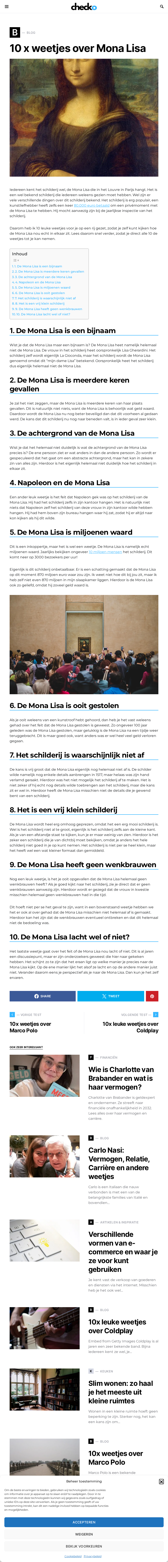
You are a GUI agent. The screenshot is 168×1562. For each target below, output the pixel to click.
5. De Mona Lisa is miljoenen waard (42, 287)
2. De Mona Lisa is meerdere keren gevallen (49, 271)
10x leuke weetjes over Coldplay (117, 1326)
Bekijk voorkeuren (84, 1546)
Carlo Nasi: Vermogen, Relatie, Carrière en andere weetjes (119, 1163)
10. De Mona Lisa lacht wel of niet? (43, 314)
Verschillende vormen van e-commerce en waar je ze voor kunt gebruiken (123, 1252)
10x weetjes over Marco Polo (115, 1457)
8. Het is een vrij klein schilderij (40, 303)
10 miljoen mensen (105, 552)
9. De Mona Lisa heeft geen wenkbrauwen (48, 309)
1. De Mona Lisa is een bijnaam (38, 266)
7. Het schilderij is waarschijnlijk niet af (45, 298)
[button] (161, 1481)
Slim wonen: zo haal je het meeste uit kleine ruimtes (120, 1392)
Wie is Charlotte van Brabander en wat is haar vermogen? (121, 1078)
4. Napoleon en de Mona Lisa (38, 282)
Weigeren (84, 1534)
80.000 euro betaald (92, 205)
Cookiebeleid (73, 1556)
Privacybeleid (93, 1556)
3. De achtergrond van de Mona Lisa (43, 277)
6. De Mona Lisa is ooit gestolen (40, 293)
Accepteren (84, 1522)
